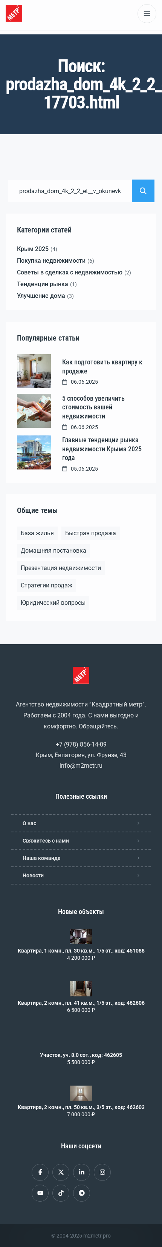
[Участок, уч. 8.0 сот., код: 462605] (81, 1041)
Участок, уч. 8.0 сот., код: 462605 (81, 1055)
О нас (29, 823)
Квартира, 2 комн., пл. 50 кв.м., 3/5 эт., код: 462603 (81, 1107)
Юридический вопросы (53, 602)
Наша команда (42, 858)
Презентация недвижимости (61, 568)
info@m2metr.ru (81, 765)
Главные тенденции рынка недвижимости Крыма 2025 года (102, 449)
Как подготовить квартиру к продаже (102, 366)
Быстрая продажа (90, 533)
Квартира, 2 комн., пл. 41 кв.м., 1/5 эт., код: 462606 (81, 1002)
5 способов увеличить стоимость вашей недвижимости (93, 407)
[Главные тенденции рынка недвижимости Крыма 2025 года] (34, 452)
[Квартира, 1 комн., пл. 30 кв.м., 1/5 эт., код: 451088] (81, 936)
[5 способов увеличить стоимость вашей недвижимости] (34, 411)
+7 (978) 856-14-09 (81, 744)
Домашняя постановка (53, 550)
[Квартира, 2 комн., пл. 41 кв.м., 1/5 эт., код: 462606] (81, 988)
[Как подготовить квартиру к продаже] (34, 371)
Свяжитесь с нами (46, 841)
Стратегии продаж (46, 585)
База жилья (37, 533)
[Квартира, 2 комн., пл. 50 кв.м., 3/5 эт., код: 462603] (81, 1093)
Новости (33, 875)
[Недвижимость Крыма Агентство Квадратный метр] (14, 13)
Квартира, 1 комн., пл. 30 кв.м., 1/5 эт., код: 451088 (81, 950)
